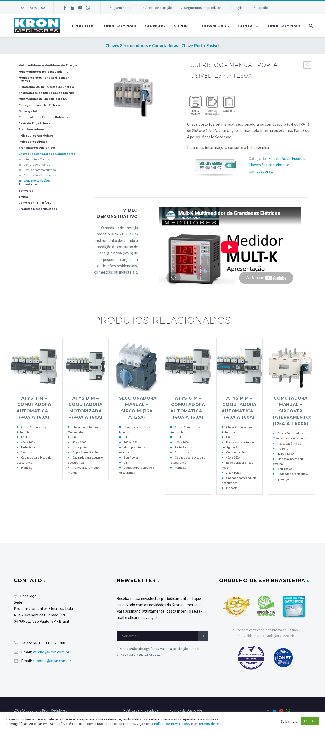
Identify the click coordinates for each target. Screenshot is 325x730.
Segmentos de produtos (203, 7)
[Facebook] (65, 8)
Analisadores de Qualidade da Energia (46, 93)
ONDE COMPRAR (120, 26)
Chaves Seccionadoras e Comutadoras (47, 154)
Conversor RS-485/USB (35, 203)
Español (263, 7)
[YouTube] (80, 8)
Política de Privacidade (141, 710)
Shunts (23, 196)
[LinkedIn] (72, 8)
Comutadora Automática (40, 175)
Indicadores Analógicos (36, 135)
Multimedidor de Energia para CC (43, 99)
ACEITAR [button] (310, 721)
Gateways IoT (28, 111)
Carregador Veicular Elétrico (39, 105)
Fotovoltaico (28, 184)
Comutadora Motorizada (40, 170)
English (239, 7)
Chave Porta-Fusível (286, 158)
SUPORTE (183, 26)
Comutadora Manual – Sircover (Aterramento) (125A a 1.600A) (292, 411)
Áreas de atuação (158, 7)
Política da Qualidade (185, 710)
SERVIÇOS (155, 26)
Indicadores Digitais (33, 141)
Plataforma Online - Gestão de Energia (46, 87)
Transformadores (31, 129)
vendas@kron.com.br (51, 651)
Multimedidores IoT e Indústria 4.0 (43, 71)
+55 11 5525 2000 (32, 7)
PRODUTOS (83, 26)
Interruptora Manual (37, 159)
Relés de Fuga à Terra (34, 123)
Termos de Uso (210, 723)
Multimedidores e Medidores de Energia (48, 65)
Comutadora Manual (37, 164)
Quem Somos (123, 7)
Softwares (26, 190)
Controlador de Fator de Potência (43, 117)
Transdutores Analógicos (37, 147)
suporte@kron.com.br (52, 660)
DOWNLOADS (215, 26)
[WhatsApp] (88, 8)
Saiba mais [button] (289, 721)
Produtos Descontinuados (38, 209)
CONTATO (248, 26)
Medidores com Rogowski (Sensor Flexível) (44, 79)
